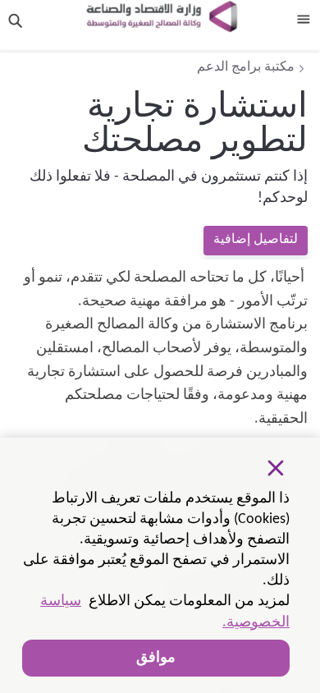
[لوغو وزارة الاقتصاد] (161, 16)
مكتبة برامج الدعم (246, 67)
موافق (156, 658)
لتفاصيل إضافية (255, 239)
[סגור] (276, 468)
